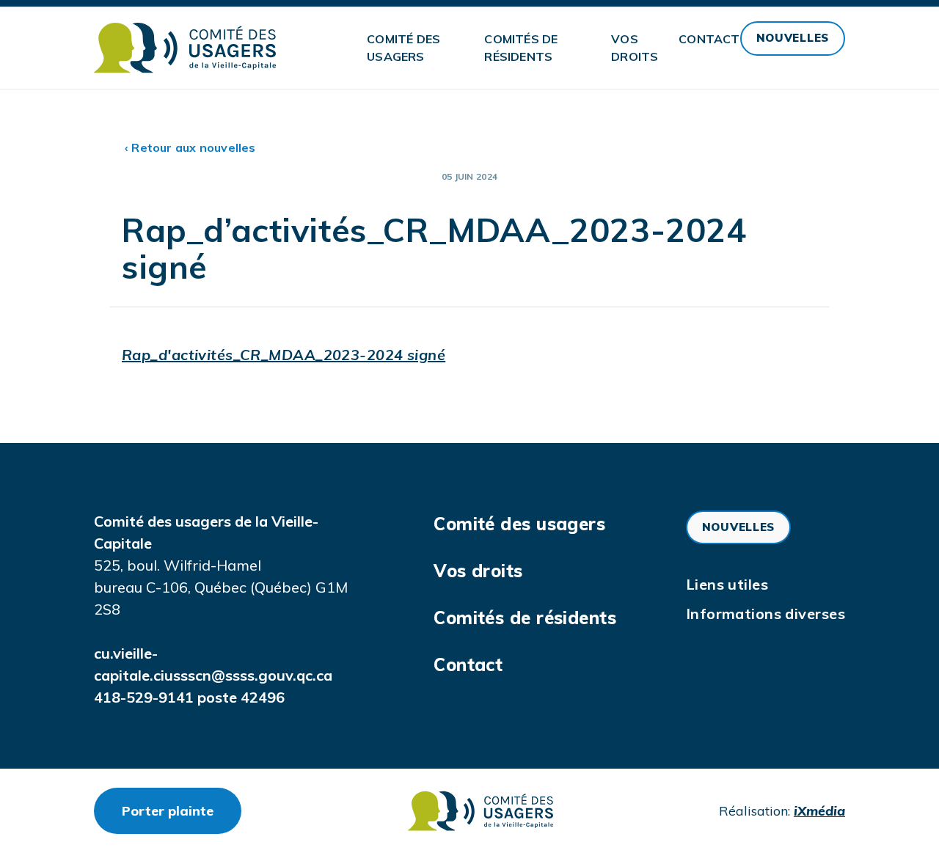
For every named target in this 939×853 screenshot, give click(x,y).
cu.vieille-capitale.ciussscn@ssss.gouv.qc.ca (213, 664)
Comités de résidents (521, 48)
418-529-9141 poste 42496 (189, 697)
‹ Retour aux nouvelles (190, 147)
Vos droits (634, 48)
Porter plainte (181, 810)
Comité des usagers (403, 48)
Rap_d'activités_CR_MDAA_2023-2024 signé (283, 354)
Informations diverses (765, 613)
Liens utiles (727, 584)
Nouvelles (792, 38)
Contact (709, 39)
